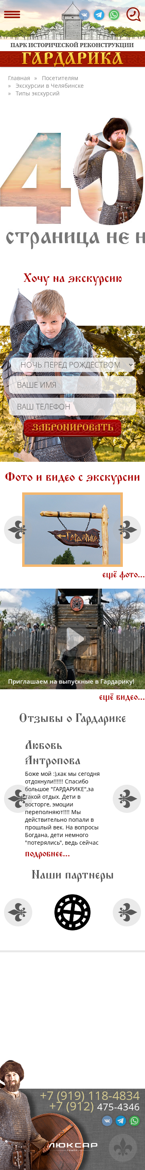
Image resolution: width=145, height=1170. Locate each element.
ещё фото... (123, 575)
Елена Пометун (102, 753)
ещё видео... (122, 697)
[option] (72, 529)
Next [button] (127, 529)
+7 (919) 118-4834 (90, 1095)
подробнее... (100, 854)
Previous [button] (18, 529)
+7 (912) (73, 1106)
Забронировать (72, 428)
